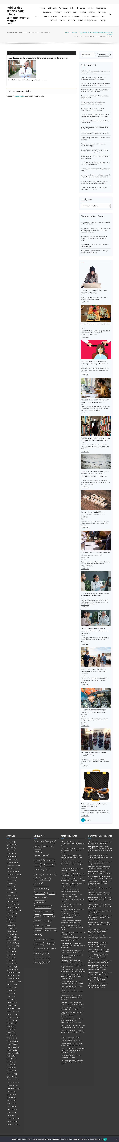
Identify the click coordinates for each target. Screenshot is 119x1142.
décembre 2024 (12, 901)
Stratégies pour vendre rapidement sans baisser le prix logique (93, 145)
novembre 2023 (12, 940)
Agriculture (52, 8)
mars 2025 (11, 892)
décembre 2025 (12, 865)
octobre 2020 (12, 1050)
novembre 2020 (12, 1047)
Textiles (62, 20)
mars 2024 (11, 928)
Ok (105, 1139)
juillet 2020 (11, 1059)
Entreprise (81, 8)
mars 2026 (11, 857)
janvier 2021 (11, 1041)
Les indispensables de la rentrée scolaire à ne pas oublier (71, 987)
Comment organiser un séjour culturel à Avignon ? (99, 863)
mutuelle (37, 925)
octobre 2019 (12, 1086)
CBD (47, 869)
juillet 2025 (11, 880)
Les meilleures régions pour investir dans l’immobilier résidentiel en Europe (73, 970)
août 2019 (11, 1092)
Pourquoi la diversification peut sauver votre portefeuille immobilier (72, 982)
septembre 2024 (13, 910)
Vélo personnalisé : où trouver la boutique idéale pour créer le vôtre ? (72, 1003)
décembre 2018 (12, 1115)
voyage (45, 953)
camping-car (39, 869)
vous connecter (20, 96)
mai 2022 (10, 993)
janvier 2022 (11, 1005)
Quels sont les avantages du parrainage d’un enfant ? (100, 872)
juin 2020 (10, 1062)
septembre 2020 (13, 1053)
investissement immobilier (43, 907)
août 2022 (11, 984)
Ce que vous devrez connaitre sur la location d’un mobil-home (99, 924)
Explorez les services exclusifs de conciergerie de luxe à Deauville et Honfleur (94, 671)
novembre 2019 (12, 1083)
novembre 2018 (12, 1118)
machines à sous (47, 911)
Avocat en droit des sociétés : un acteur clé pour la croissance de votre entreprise (95, 555)
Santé (104, 16)
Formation (52, 893)
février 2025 (11, 895)
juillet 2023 (11, 952)
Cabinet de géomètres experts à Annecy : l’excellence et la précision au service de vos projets (72, 976)
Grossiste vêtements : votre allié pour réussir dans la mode (71, 895)
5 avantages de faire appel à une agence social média (99, 962)
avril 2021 (10, 1032)
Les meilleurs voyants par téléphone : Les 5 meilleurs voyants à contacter (100, 899)
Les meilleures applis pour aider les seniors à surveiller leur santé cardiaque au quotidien (95, 115)
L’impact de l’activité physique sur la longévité (95, 133)
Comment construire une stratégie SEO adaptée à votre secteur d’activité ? (73, 1032)
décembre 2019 (12, 1080)
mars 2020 (11, 1071)
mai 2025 (10, 886)
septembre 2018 (13, 1124)
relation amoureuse (41, 939)
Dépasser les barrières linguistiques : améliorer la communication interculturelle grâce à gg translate (95, 473)
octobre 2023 (12, 943)
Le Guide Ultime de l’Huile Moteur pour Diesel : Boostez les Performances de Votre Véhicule (72, 1020)
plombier (38, 935)
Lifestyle (92, 12)
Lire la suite (85, 302)
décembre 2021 (12, 1008)
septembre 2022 (13, 981)
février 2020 (11, 1074)
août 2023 (11, 949)
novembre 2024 (12, 904)
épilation (46, 962)
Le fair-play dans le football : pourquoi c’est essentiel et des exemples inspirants (94, 151)
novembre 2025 (12, 868)
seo (52, 939)
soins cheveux (39, 944)
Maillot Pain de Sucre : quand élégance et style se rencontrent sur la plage (95, 72)
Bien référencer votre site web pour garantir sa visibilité (100, 973)
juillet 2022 (11, 987)
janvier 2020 (11, 1077)
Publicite (85, 16)
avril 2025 (10, 889)
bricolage (38, 865)
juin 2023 (10, 955)
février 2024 (11, 931)
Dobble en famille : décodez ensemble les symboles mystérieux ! (72, 961)
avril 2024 (10, 925)
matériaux (38, 921)
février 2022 (11, 1002)
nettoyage (47, 925)
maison (37, 916)
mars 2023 (11, 964)
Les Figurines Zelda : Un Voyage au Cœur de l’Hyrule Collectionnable (99, 883)
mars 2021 (11, 1035)
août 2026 (11, 842)
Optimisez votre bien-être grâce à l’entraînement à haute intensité (72, 1044)
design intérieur (44, 879)
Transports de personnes (87, 20)
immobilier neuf (40, 902)
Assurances (63, 8)
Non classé (66, 16)
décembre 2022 (12, 973)
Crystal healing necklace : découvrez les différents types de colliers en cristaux (93, 78)
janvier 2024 (11, 934)
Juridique (82, 12)
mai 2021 (10, 1029)
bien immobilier (49, 860)
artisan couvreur (48, 846)
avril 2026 (10, 854)
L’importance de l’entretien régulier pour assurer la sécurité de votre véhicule (94, 712)
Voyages (103, 20)
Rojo (10, 53)
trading (52, 948)
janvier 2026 (11, 863)
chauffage (38, 874)
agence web (38, 842)
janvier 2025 (11, 898)
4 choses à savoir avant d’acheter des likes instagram (99, 950)
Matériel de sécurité (51, 16)
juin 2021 (10, 1026)
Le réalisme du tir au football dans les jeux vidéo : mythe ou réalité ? (94, 188)
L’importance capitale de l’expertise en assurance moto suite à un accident (93, 103)
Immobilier (47, 12)
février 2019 (11, 1109)
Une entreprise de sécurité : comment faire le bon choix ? (100, 877)
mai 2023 (10, 958)
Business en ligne (49, 865)
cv (35, 879)
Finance (90, 8)
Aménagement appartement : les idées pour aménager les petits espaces (98, 931)
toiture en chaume (40, 948)
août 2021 (11, 1020)
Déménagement (40, 893)
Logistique (102, 12)
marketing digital (48, 916)
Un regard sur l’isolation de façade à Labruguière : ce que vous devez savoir (94, 238)
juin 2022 (10, 990)
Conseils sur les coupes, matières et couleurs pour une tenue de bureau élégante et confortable (73, 1050)
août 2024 (11, 913)
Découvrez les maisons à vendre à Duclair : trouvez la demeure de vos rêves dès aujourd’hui (72, 1014)
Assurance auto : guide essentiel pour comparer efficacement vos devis (92, 109)
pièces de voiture (50, 930)
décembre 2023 (12, 937)
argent (37, 846)
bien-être (38, 860)
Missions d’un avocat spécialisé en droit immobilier (100, 843)
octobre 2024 (12, 907)
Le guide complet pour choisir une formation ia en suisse (72, 905)
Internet (67, 12)
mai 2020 (10, 1065)
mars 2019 (11, 1106)
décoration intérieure (41, 888)
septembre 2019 (13, 1089)
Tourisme (71, 20)
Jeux (74, 12)
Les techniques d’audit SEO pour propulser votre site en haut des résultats (93, 514)
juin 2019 (10, 1097)
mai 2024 (10, 922)
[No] (117, 1139)
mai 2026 (10, 851)
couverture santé (50, 874)
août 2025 (11, 877)
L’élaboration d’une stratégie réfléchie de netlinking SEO (94, 251)
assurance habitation (41, 856)
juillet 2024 (11, 916)
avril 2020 (10, 1068)
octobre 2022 (12, 979)
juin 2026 (10, 848)
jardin (36, 911)
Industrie (57, 12)
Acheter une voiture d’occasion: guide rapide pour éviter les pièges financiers (94, 90)
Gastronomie (101, 8)
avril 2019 (10, 1103)
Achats (42, 8)
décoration (38, 883)
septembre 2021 (13, 1017)
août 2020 (11, 1056)
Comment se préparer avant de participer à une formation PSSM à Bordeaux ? (71, 997)
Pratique (76, 16)
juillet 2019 (11, 1095)
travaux (37, 953)
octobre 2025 (12, 871)
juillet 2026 (11, 845)
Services (53, 20)
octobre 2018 (12, 1121)
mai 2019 (10, 1100)
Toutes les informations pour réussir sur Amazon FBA (100, 937)
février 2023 (11, 967)
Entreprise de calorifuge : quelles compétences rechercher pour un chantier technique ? (95, 84)
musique (47, 921)
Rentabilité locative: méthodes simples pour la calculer (71, 1056)
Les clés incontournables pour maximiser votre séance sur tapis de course (95, 163)
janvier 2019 (11, 1112)
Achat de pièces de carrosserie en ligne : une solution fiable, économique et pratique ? (94, 182)
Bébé (72, 8)
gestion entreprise (40, 897)
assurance (38, 851)
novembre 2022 (12, 976)
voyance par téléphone (42, 958)
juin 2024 (10, 919)
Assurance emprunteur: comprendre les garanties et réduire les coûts (73, 966)
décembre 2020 (12, 1044)
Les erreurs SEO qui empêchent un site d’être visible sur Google (72, 1008)
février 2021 (11, 1038)
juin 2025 (10, 883)
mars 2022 (11, 999)
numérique (38, 930)
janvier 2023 (11, 970)
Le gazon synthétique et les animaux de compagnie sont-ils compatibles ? (100, 917)
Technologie (51, 944)
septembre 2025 (13, 874)
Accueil (67, 32)
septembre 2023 (13, 946)
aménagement (50, 842)
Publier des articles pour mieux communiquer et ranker (18, 14)
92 (88, 820)
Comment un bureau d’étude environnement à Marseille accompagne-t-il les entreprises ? (71, 1039)
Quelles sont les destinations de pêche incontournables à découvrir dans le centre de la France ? (95, 230)
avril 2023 (10, 961)
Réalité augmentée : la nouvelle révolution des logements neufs (71, 921)
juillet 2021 (11, 1023)
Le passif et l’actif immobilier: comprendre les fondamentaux (70, 891)
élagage (37, 962)
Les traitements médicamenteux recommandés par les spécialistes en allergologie (94, 630)
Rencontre (95, 16)
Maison (38, 16)
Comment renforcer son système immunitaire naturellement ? (72, 869)
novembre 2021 (12, 1011)
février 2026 (11, 860)
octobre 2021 (12, 1014)
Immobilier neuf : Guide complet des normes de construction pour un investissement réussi (95, 176)
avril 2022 (10, 996)
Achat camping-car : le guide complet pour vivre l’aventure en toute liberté (73, 1026)
